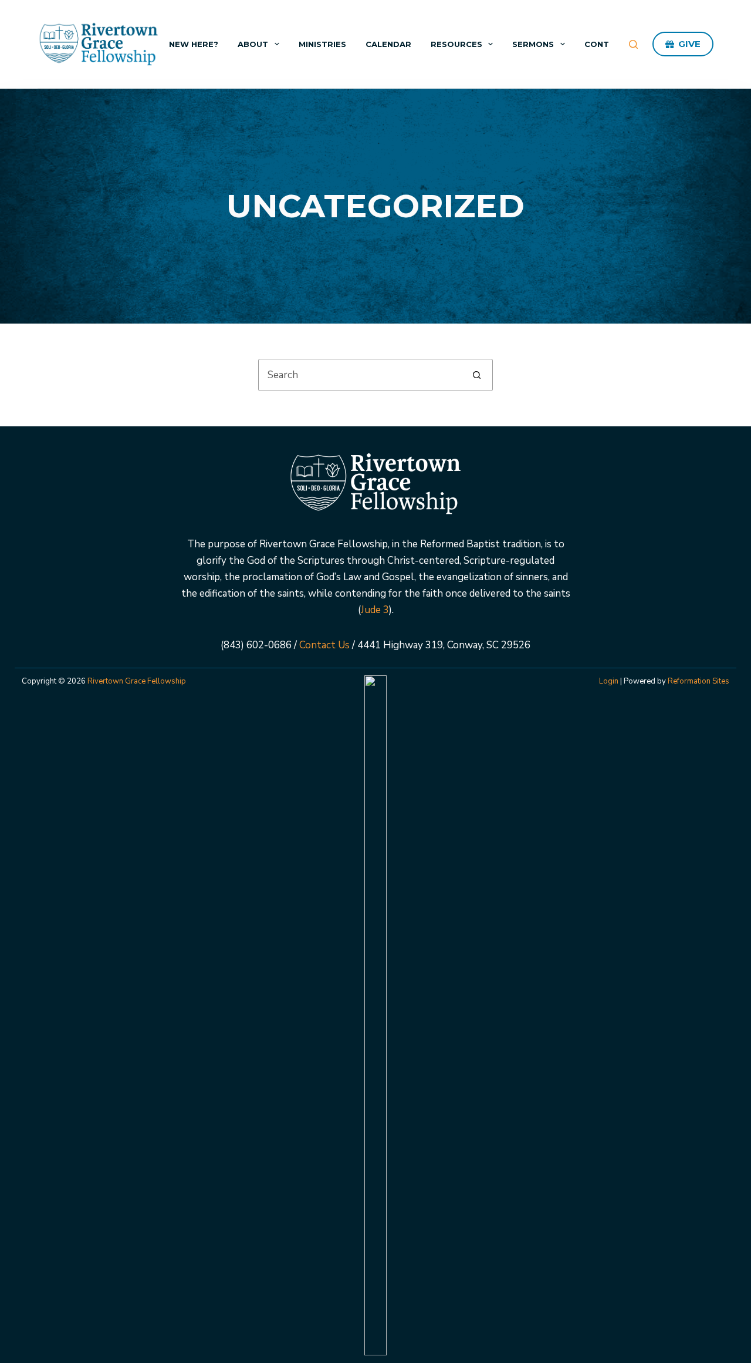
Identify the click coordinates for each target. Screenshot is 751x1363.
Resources (456, 44)
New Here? (193, 44)
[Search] (633, 44)
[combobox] (360, 375)
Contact (605, 44)
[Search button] (476, 375)
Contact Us (324, 645)
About (253, 44)
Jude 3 (375, 610)
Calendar (388, 44)
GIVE (689, 43)
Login (608, 681)
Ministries (322, 44)
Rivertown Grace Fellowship (136, 681)
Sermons (533, 44)
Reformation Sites (698, 681)
